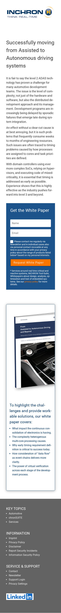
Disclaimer (15, 546)
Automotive (15, 513)
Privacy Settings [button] (18, 583)
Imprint (13, 538)
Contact (13, 571)
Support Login (17, 579)
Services (13, 521)
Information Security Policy (24, 554)
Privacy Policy (17, 542)
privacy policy (31, 281)
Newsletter (15, 575)
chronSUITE (15, 517)
